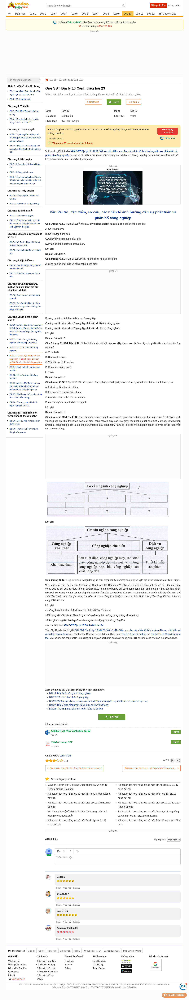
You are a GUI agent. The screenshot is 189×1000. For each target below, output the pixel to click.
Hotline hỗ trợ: (97, 26)
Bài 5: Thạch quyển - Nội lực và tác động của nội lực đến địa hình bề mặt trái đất (25, 137)
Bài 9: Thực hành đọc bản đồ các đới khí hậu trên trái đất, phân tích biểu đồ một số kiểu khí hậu (25, 180)
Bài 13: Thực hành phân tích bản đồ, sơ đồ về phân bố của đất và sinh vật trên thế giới (25, 223)
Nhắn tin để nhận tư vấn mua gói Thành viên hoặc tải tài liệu (97, 22)
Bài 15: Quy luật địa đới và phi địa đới (25, 251)
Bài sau (133, 102)
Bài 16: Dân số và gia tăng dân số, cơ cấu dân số (26, 267)
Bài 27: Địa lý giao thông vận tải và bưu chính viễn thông (78, 705)
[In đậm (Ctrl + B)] (63, 851)
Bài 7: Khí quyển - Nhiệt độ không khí (25, 166)
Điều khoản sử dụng (45, 964)
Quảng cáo (13, 972)
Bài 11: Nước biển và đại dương (24, 203)
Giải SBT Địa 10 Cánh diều (71, 80)
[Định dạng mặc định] (77, 851)
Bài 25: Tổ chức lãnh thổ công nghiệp (68, 697)
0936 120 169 (18, 979)
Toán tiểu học (99, 968)
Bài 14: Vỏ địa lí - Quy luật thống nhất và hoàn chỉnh (25, 243)
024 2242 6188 (146, 984)
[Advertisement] (94, 53)
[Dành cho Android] (126, 972)
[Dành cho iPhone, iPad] (126, 967)
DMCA (39, 979)
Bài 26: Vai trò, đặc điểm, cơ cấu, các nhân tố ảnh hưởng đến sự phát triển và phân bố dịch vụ (98, 701)
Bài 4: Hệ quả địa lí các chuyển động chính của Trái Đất (24, 121)
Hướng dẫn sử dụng (17, 964)
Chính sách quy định (46, 961)
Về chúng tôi (14, 961)
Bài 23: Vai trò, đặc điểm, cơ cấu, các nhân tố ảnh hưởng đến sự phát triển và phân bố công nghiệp (26, 358)
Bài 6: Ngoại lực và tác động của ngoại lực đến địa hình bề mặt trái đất (25, 149)
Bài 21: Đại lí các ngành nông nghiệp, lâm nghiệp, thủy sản (23, 341)
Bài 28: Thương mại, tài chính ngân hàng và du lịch (76, 708)
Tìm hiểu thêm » (55, 138)
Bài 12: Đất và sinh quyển (22, 215)
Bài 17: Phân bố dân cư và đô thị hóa (25, 275)
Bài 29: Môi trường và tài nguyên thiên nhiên (25, 422)
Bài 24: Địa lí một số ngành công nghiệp (70, 693)
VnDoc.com (47, 80)
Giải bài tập (98, 964)
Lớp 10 (52, 80)
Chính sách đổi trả (45, 975)
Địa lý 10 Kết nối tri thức (135, 634)
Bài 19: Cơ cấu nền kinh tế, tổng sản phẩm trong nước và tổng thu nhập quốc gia (25, 306)
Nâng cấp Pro (158, 5)
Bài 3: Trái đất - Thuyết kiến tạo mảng (24, 113)
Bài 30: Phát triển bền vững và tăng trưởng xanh (24, 430)
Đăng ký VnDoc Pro (17, 968)
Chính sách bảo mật (45, 968)
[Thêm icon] (58, 851)
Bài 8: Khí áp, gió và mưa (21, 172)
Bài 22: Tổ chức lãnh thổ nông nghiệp (75, 768)
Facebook (69, 961)
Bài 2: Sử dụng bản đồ (20, 99)
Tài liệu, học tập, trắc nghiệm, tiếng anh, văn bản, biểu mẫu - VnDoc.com (25, 5)
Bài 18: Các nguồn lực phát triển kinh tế (25, 297)
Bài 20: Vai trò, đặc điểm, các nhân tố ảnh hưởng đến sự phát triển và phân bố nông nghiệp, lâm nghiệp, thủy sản (26, 330)
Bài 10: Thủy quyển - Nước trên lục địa (24, 197)
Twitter (68, 968)
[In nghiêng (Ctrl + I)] (70, 851)
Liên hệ (11, 975)
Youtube (68, 964)
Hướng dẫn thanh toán (47, 972)
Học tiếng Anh (99, 961)
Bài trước (94, 102)
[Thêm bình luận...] (117, 859)
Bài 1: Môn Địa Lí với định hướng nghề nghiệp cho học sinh (25, 93)
